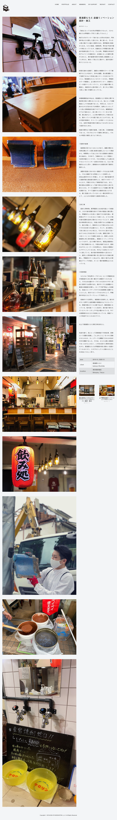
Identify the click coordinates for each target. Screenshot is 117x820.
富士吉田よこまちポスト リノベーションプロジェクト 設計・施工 (87, 399)
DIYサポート (82, 26)
